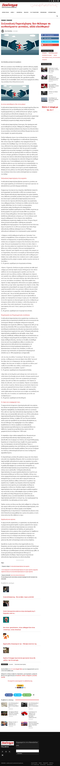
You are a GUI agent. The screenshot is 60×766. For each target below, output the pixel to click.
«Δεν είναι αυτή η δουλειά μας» (18, 575)
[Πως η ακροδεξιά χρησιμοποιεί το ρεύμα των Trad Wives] (44, 86)
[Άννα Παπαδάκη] (3, 31)
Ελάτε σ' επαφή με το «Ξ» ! (50, 108)
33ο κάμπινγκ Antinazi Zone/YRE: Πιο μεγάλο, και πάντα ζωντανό (14, 713)
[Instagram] (51, 1)
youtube (34, 675)
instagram (29, 675)
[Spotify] (54, 1)
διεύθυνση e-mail (20, 749)
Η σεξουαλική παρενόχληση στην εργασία (19, 566)
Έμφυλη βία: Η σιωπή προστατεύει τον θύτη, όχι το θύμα (54, 70)
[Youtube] (58, 1)
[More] (33, 694)
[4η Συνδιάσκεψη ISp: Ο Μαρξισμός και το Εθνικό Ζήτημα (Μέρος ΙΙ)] (4, 704)
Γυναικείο (11, 664)
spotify (3, 677)
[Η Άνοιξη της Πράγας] (44, 93)
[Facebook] (49, 1)
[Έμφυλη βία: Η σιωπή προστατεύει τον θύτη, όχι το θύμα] (44, 70)
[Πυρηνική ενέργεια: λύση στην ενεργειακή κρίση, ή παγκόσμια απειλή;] (24, 723)
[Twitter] (56, 1)
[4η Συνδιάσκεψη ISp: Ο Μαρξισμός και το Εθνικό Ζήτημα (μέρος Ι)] (24, 704)
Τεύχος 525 (9, 20)
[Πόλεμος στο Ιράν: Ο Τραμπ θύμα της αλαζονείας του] (4, 723)
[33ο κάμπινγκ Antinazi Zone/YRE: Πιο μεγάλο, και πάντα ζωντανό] (4, 713)
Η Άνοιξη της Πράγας (53, 91)
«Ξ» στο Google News (16, 669)
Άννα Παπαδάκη (8, 31)
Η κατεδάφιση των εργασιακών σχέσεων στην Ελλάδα (53, 99)
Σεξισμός (4, 20)
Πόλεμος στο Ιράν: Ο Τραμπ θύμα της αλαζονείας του (13, 723)
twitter (23, 675)
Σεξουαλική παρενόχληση (20, 664)
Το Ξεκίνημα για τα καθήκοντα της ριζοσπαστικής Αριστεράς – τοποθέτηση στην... (33, 714)
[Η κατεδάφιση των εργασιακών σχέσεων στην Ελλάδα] (44, 99)
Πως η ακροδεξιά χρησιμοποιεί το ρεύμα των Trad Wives (54, 86)
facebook (18, 675)
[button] (57, 16)
